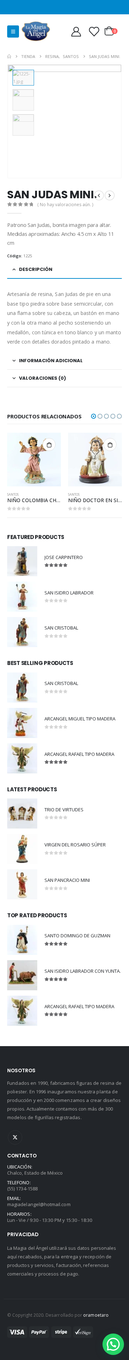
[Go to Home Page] (9, 56)
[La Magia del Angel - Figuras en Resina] (36, 31)
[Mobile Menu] (13, 31)
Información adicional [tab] (51, 360)
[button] (93, 416)
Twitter (15, 1137)
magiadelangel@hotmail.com (39, 1204)
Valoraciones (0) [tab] (42, 378)
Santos (13, 494)
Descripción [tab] (35, 269)
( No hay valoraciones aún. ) (65, 204)
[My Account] (76, 31)
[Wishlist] (94, 31)
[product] (34, 459)
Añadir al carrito (49, 444)
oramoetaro (96, 1315)
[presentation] (113, 121)
